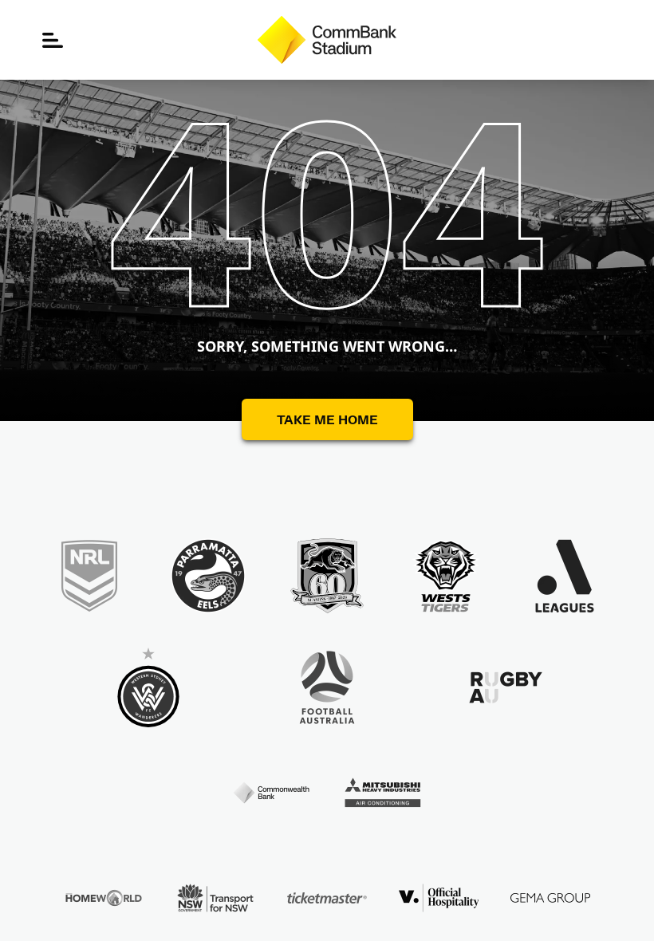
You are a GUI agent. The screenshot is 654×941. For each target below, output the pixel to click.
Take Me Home (327, 419)
